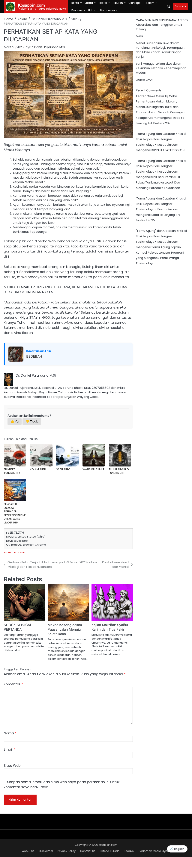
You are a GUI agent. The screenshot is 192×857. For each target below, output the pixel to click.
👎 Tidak (32, 421)
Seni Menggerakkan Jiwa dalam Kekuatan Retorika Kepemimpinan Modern (161, 68)
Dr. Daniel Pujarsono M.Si (47, 47)
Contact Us (87, 851)
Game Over (144, 79)
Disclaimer (46, 851)
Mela (139, 36)
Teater (102, 3)
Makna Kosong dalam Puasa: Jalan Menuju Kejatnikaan (65, 629)
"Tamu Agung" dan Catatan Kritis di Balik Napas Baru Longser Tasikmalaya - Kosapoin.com (161, 236)
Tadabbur (19, 553)
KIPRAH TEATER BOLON (167, 150)
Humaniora (107, 10)
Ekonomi (76, 10)
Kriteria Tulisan (109, 851)
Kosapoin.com (31, 5)
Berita (75, 3)
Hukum (92, 10)
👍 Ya (14, 421)
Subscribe (180, 6)
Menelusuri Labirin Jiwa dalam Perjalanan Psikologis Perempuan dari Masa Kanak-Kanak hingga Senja (160, 50)
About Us (28, 851)
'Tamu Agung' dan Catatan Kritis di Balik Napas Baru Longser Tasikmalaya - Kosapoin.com (161, 139)
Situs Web (12, 765)
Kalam (150, 3)
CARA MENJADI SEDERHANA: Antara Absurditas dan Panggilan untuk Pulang (162, 24)
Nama (10, 733)
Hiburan (118, 3)
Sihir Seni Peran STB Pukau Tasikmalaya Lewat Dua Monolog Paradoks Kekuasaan (158, 182)
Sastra (89, 3)
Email (9, 749)
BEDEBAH (34, 356)
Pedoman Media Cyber (154, 851)
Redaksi (129, 851)
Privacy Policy (67, 851)
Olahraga (134, 3)
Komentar (13, 684)
